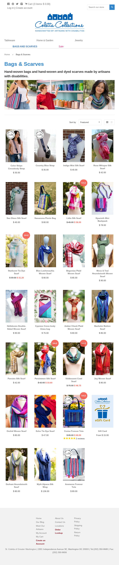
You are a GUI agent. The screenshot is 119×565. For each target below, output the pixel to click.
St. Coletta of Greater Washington (21, 549)
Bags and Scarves (25, 46)
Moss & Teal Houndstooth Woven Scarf (102, 274)
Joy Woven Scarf (102, 378)
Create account (24, 8)
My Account (41, 533)
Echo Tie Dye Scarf (45, 431)
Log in (10, 8)
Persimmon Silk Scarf (45, 378)
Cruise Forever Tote (74, 431)
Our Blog (40, 522)
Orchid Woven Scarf (16, 431)
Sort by (72, 122)
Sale (61, 46)
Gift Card (102, 431)
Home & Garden (45, 40)
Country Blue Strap (45, 165)
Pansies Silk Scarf (16, 378)
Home (7, 54)
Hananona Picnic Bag (45, 218)
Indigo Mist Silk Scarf (73, 165)
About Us (59, 518)
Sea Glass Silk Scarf (16, 218)
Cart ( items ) (39, 4)
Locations (59, 526)
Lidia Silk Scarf (73, 218)
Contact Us (60, 522)
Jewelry (79, 40)
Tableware (9, 40)
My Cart (39, 536)
